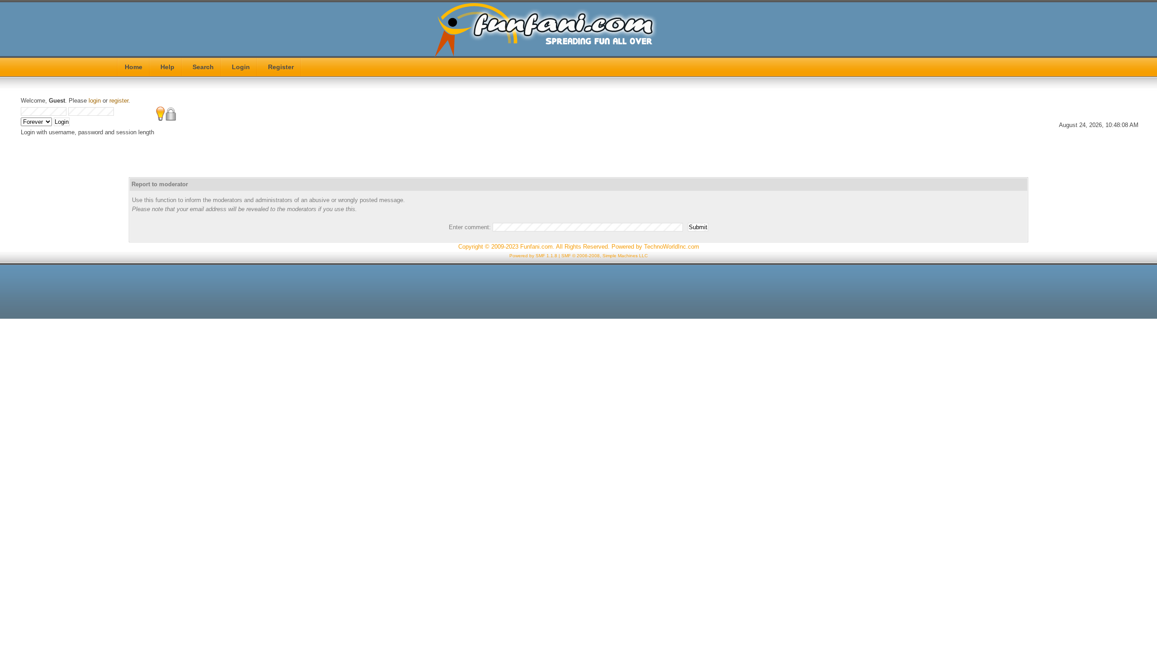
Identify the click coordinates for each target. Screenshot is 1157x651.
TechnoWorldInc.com (671, 246)
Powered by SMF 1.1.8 (533, 255)
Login (241, 67)
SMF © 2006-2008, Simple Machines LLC (604, 255)
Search (203, 67)
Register (281, 67)
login (95, 100)
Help (167, 67)
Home (133, 67)
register (118, 100)
